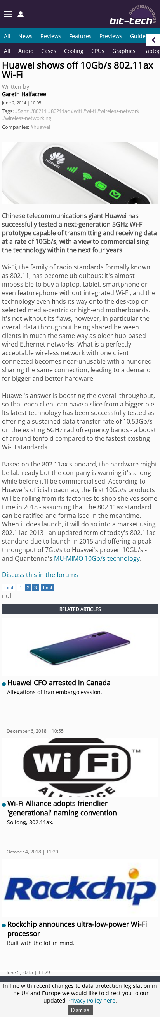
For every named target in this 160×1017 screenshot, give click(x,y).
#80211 (38, 110)
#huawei (40, 126)
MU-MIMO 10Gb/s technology (97, 558)
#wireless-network (118, 110)
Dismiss (80, 1010)
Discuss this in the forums (40, 574)
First (8, 588)
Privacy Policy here (91, 1000)
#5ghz (22, 110)
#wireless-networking (26, 117)
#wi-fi (89, 110)
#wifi (76, 110)
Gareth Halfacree (24, 94)
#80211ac (59, 110)
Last (47, 588)
